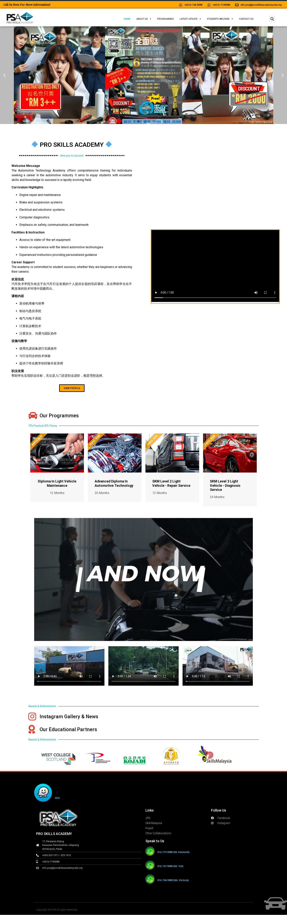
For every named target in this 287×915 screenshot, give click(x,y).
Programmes (165, 19)
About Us (142, 19)
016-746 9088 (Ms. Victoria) (173, 880)
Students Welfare (218, 19)
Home (127, 19)
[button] (272, 19)
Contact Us (246, 19)
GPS (57, 798)
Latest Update (189, 19)
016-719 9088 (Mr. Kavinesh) (173, 852)
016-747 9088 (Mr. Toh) (170, 866)
